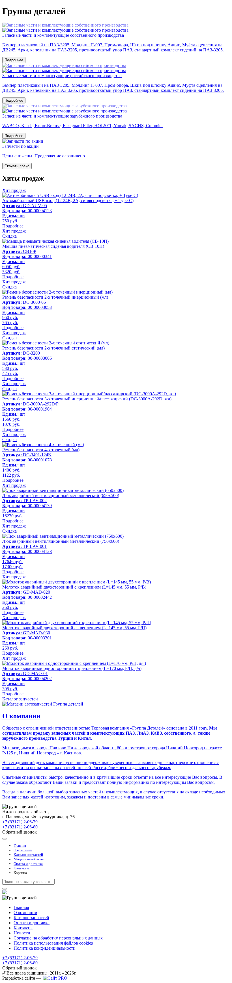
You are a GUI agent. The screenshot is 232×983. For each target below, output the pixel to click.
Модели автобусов (29, 859)
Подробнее (14, 60)
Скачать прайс (17, 166)
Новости (22, 932)
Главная (20, 845)
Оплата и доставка (28, 864)
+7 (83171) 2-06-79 (20, 821)
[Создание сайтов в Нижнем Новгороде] (55, 978)
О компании (23, 850)
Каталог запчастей (20, 698)
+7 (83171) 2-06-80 (20, 826)
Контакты (21, 868)
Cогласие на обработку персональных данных (58, 938)
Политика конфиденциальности (45, 948)
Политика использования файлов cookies (53, 943)
